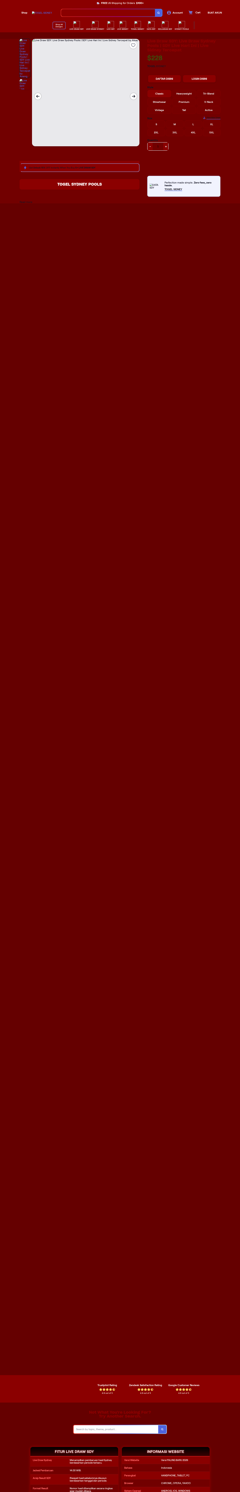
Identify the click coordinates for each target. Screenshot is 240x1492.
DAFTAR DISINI (164, 78)
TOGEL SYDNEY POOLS (79, 184)
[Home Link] (42, 12)
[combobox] (108, 12)
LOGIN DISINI (199, 78)
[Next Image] (133, 96)
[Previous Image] (38, 96)
